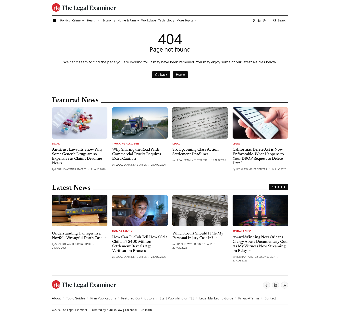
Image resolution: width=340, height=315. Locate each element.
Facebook (131, 310)
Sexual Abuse (242, 231)
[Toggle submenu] (83, 20)
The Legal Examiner (74, 310)
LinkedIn (146, 310)
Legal (56, 143)
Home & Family (122, 231)
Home (180, 74)
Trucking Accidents (126, 143)
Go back (161, 74)
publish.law (114, 310)
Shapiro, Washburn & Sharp (73, 244)
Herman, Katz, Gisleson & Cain (255, 256)
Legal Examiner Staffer (70, 169)
